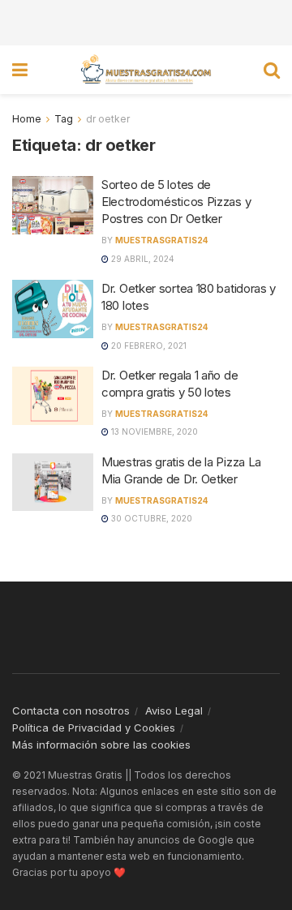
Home (26, 119)
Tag (63, 119)
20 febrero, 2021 (148, 345)
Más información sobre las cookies (101, 744)
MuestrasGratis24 (161, 240)
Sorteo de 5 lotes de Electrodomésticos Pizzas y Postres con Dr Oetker (176, 201)
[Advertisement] (146, 20)
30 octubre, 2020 (150, 518)
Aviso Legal (174, 710)
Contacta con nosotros (71, 710)
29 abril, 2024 (141, 259)
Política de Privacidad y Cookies (93, 727)
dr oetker (108, 119)
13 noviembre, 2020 (153, 431)
